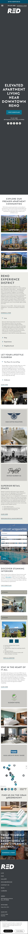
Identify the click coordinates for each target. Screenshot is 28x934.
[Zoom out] (26, 768)
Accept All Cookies (8, 931)
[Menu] (2, 5)
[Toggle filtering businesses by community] (15, 789)
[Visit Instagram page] (17, 123)
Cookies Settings (19, 931)
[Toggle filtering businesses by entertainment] (5, 789)
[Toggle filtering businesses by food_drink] (2, 789)
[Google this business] (14, 123)
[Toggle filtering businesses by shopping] (9, 789)
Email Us (3, 915)
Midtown (7, 380)
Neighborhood (9, 346)
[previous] (11, 641)
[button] (22, 5)
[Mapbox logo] (3, 786)
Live (5, 318)
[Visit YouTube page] (20, 123)
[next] (17, 641)
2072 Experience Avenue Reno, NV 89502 (7, 899)
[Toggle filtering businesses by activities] (12, 789)
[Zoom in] (26, 766)
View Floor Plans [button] (14, 112)
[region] (14, 927)
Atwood (5, 592)
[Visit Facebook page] (8, 123)
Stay (5, 338)
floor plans (8, 577)
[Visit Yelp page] (11, 123)
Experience (8, 342)
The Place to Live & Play (12, 362)
